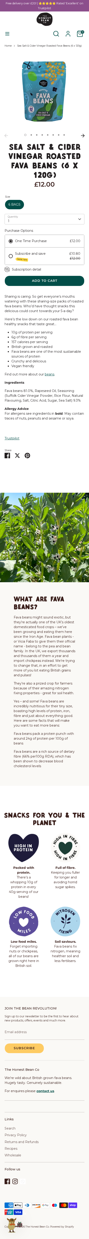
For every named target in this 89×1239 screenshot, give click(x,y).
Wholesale (13, 1155)
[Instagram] (15, 1181)
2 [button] (31, 135)
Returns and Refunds (22, 1142)
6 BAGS (14, 204)
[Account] (68, 31)
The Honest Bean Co (37, 1226)
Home (8, 45)
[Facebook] (7, 1181)
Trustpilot (12, 438)
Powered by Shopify (62, 1226)
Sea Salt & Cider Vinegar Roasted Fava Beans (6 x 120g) (49, 45)
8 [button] (64, 135)
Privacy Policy (16, 1135)
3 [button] (36, 135)
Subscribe (24, 1048)
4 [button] (42, 135)
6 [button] (53, 135)
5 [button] (47, 135)
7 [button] (58, 135)
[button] (14, 1224)
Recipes (11, 1149)
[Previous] (6, 136)
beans (49, 374)
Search (10, 1128)
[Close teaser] (25, 1213)
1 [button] (25, 135)
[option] (44, 91)
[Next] (83, 136)
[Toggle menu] (7, 33)
